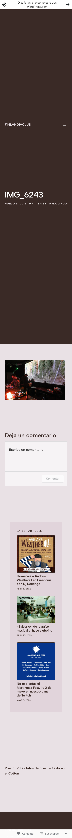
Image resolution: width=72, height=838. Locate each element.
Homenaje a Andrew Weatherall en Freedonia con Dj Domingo (34, 580)
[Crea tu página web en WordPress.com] (36, 4)
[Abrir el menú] (64, 124)
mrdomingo (58, 203)
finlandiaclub (18, 124)
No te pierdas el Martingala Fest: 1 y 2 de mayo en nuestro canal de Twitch (34, 689)
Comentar (53, 478)
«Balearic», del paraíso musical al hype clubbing (34, 628)
